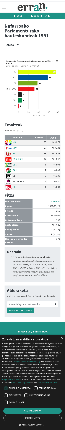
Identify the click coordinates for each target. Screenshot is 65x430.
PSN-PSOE (18, 158)
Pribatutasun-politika (47, 382)
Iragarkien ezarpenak (11, 379)
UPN (15, 147)
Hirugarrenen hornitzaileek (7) (26, 361)
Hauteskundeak (32, 15)
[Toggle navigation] (4, 7)
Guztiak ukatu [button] (32, 418)
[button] (32, 425)
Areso (11, 45)
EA (14, 153)
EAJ (15, 170)
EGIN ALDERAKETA (20, 310)
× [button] (61, 338)
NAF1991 (55, 201)
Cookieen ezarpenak (20, 382)
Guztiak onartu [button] (32, 410)
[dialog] (32, 382)
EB (14, 186)
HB (14, 142)
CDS (15, 164)
